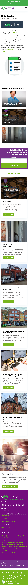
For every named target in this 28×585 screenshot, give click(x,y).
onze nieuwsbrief (10, 49)
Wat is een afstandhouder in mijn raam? (12, 542)
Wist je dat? (5, 540)
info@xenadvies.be (6, 518)
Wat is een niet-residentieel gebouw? (11, 553)
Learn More (11, 583)
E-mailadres (14, 157)
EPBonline (16, 33)
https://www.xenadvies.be (8, 521)
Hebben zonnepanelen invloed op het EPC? (13, 544)
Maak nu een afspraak (9, 486)
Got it (18, 583)
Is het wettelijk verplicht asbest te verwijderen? (14, 546)
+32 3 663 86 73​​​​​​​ (5, 516)
